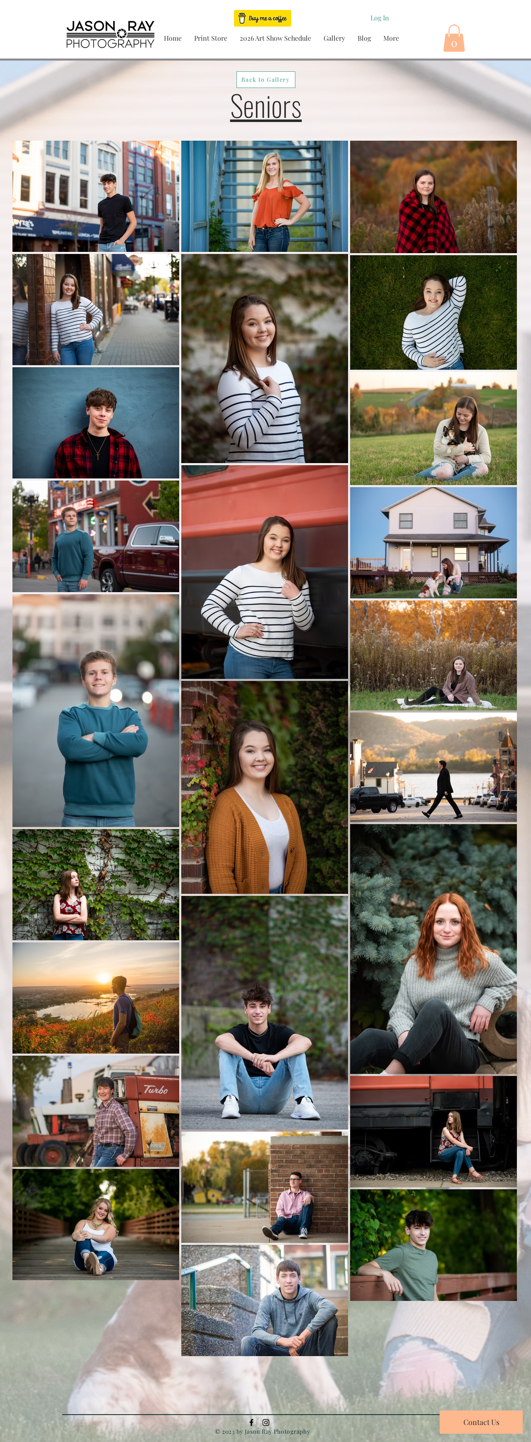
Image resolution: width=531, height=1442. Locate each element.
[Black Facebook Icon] (251, 1422)
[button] (211, 38)
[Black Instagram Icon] (265, 1422)
